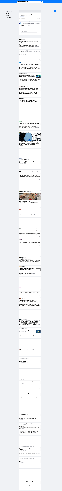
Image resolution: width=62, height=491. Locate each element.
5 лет (30, 191)
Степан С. (23, 450)
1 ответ (30, 21)
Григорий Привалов (23, 159)
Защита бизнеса (23, 319)
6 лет (23, 39)
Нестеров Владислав (24, 424)
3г (23, 239)
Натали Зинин (22, 98)
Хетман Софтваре (23, 445)
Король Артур (22, 209)
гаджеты (22, 239)
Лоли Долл (23, 462)
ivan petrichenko (24, 270)
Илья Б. (23, 54)
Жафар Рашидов (23, 258)
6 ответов (27, 395)
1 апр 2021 (27, 24)
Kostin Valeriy (23, 22)
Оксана (23, 331)
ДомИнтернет (22, 50)
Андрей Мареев (23, 446)
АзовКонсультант (23, 86)
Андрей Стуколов (24, 320)
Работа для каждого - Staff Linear (25, 423)
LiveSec (22, 257)
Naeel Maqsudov (23, 73)
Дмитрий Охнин (24, 483)
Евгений (22, 39)
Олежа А (22, 412)
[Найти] (40, 11)
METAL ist (22, 379)
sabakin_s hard (22, 328)
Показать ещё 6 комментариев (29, 32)
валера (23, 104)
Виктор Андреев (24, 362)
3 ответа (27, 270)
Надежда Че (23, 51)
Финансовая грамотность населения (25, 131)
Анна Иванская (23, 124)
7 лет (25, 86)
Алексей (23, 132)
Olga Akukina (22, 121)
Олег (21, 298)
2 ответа (25, 163)
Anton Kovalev (22, 266)
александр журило (24, 415)
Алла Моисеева (24, 395)
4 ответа (25, 54)
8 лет (25, 73)
